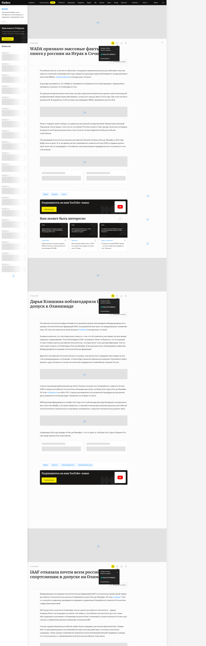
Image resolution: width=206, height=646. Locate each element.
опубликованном (62, 77)
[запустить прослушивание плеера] (117, 43)
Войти (156, 3)
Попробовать (104, 58)
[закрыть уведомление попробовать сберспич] (117, 49)
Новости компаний (107, 248)
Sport (109, 3)
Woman (101, 3)
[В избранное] (65, 247)
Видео (89, 3)
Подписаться (49, 217)
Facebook (83, 337)
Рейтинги (61, 3)
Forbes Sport (45, 248)
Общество (74, 248)
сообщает (117, 604)
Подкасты (81, 3)
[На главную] (6, 2)
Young (116, 3)
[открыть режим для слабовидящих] (113, 43)
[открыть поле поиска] (163, 2)
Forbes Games (47, 3)
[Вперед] (131, 184)
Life (95, 3)
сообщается (52, 399)
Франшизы (71, 3)
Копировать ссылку (119, 62)
